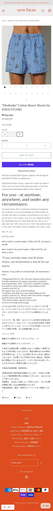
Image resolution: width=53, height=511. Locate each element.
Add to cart (26, 155)
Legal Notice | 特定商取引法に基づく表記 (26, 431)
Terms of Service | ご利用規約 (26, 442)
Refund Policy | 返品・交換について (26, 438)
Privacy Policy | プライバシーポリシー (26, 434)
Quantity (5, 140)
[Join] (41, 462)
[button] (26, 55)
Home (4, 21)
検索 (26, 423)
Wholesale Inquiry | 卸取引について (26, 446)
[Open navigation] (3, 10)
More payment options (26, 170)
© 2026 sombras (19, 503)
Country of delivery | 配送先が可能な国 (26, 427)
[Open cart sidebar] (49, 10)
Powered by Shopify (32, 503)
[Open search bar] (42, 10)
